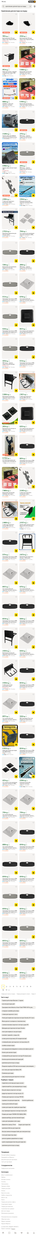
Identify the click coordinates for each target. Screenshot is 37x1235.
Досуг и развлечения (6, 1175)
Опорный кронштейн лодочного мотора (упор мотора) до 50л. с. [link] (26, 202)
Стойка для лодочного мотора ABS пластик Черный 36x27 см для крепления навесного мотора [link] (25, 397)
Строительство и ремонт (7, 1208)
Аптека (3, 1190)
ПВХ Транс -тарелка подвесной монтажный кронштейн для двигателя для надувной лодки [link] (26, 136)
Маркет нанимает (6, 1221)
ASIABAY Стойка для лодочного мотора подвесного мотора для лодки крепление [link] (8, 104)
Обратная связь (5, 1219)
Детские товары (5, 1211)
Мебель (3, 1177)
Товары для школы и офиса (8, 1202)
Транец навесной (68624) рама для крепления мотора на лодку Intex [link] (9, 136)
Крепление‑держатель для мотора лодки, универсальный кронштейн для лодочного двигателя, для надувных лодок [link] (9, 234)
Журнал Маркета (5, 1223)
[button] (35, 6)
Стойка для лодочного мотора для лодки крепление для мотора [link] (8, 202)
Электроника (4, 1184)
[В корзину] (16, 32)
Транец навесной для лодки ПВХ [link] (9, 168)
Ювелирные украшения (7, 1213)
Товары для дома (5, 1188)
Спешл (9, 1233)
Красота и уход (5, 1193)
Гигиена (3, 1181)
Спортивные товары (6, 1204)
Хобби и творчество (6, 1195)
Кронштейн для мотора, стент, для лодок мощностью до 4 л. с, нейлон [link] (27, 104)
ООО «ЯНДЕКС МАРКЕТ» (12, 1226)
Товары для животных (7, 1206)
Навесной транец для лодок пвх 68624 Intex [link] (9, 751)
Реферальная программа (7, 1168)
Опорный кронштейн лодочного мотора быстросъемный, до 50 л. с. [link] (27, 783)
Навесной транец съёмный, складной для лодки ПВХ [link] (9, 72)
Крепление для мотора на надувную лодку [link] (9, 429)
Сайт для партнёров (6, 1161)
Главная (3, 1233)
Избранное (21, 1233)
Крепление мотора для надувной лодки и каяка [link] (8, 397)
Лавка (15, 1233)
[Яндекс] (13, 1229)
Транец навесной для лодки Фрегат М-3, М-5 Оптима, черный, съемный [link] (27, 525)
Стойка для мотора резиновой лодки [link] (7, 685)
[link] (12, 1000)
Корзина (28, 1233)
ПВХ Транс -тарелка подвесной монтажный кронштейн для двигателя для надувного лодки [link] (26, 168)
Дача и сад (4, 1197)
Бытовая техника (5, 1179)
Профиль (34, 1233)
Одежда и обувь (5, 1186)
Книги (3, 1199)
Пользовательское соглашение (9, 1217)
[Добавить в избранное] (16, 14)
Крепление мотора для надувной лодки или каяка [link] (9, 653)
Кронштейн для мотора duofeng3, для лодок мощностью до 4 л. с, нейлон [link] (27, 72)
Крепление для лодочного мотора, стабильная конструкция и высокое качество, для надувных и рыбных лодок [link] (26, 557)
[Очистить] (30, 6)
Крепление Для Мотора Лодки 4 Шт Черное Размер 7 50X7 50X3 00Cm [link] (9, 39)
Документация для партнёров (9, 1159)
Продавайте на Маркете (7, 1157)
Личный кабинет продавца (8, 1155)
